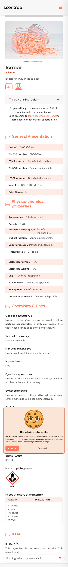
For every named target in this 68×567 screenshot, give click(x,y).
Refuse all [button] (42, 448)
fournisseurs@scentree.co (42, 116)
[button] (12, 448)
